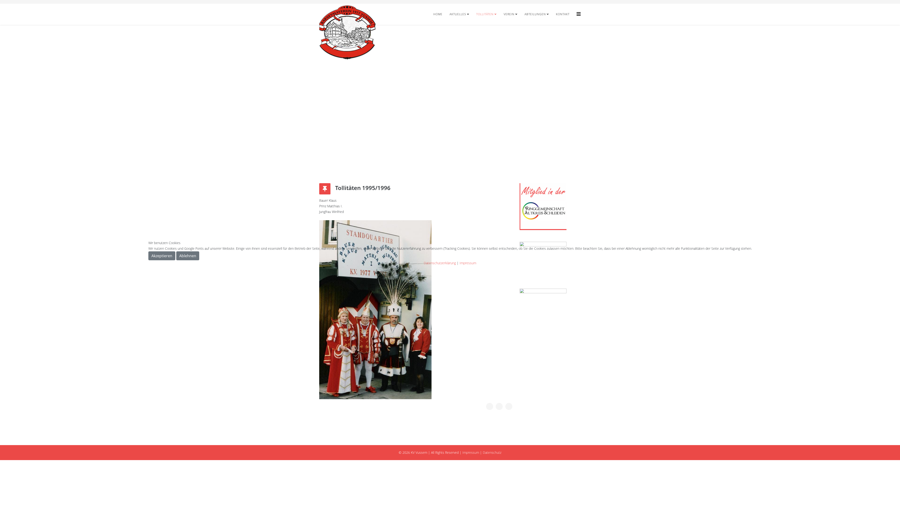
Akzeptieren (161, 255)
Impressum (468, 263)
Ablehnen (187, 255)
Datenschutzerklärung (440, 263)
